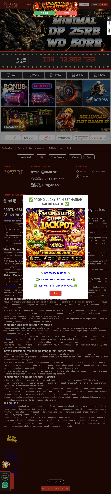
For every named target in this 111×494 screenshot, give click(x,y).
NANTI (66, 13)
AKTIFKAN (44, 13)
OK (55, 293)
